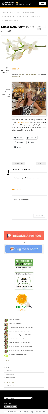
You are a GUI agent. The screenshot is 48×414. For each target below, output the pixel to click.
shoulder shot (26, 342)
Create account (10, 364)
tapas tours (32, 75)
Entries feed (9, 370)
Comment (39, 216)
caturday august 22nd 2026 (22, 331)
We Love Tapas (23, 122)
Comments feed (10, 374)
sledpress (11, 323)
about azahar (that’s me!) (10, 12)
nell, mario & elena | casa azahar (30, 178)
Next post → (41, 163)
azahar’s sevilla (22, 16)
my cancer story (28, 12)
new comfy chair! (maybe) (26, 327)
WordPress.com (10, 377)
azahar (21, 75)
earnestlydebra (13, 354)
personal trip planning (10, 20)
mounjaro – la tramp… (28, 350)
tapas (26, 75)
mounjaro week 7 (27, 346)
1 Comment (42, 75)
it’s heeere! (18, 319)
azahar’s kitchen (8, 16)
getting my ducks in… (15, 338)
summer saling (23, 354)
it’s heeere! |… (13, 327)
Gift (42, 3)
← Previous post (18, 163)
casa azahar (12, 26)
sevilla (4, 91)
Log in (7, 367)
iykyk (24, 338)
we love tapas (16, 76)
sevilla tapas (35, 16)
